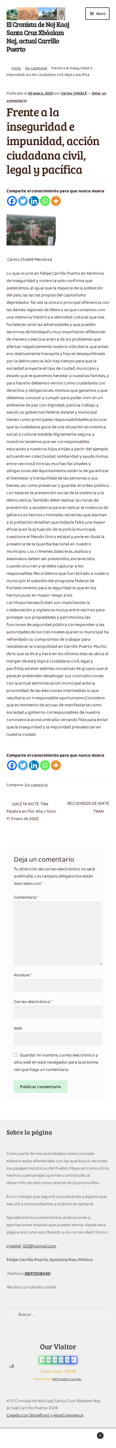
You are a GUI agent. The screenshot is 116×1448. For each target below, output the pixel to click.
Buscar (58, 1438)
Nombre (23, 975)
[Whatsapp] (45, 201)
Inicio (16, 68)
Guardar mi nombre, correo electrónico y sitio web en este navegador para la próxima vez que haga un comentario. (56, 1063)
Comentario (26, 897)
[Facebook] (12, 201)
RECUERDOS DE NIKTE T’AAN (88, 807)
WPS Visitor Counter (67, 1379)
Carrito (89, 1433)
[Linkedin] (34, 201)
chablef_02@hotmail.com (31, 1246)
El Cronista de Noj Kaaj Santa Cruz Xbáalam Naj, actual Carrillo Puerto (37, 36)
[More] (56, 201)
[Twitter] (23, 201)
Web (18, 1028)
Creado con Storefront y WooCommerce (44, 1415)
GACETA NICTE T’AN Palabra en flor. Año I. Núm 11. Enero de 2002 (31, 811)
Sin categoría (36, 68)
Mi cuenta (19, 1438)
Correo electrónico (33, 1002)
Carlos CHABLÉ (74, 93)
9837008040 (37, 1273)
